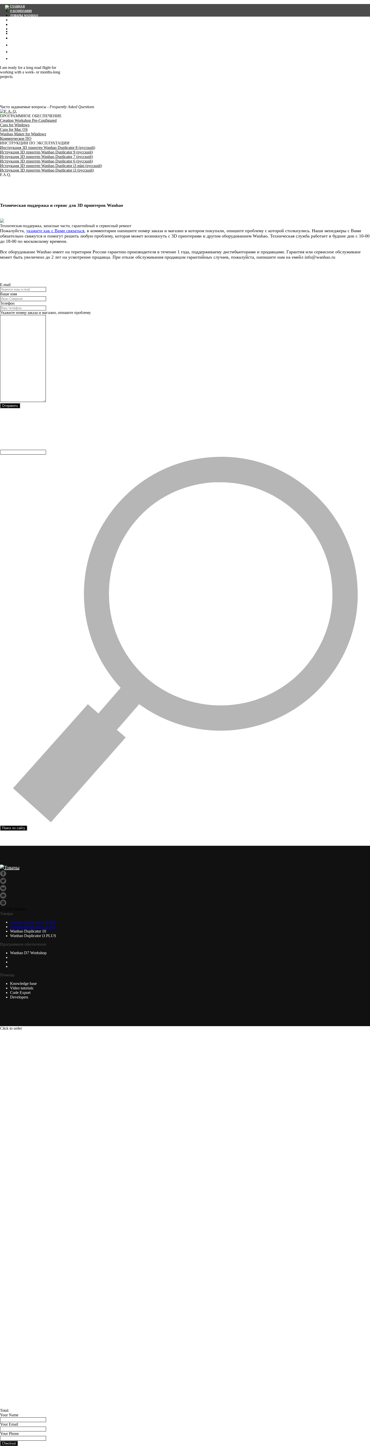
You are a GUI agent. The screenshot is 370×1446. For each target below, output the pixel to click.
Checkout (9, 1443)
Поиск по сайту (13, 828)
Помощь (20, 58)
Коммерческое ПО (15, 138)
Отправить (10, 406)
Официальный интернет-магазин (39, 24)
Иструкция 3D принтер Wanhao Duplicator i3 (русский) (47, 170)
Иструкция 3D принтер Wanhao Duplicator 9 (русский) (46, 152)
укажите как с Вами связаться (55, 230)
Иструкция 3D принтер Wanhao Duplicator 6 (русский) (46, 161)
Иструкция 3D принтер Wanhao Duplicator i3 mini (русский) (51, 166)
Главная (17, 6)
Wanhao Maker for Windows (23, 134)
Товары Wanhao (24, 15)
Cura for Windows (14, 125)
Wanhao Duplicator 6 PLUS (32, 922)
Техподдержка (23, 20)
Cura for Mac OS (14, 129)
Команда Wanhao (32, 51)
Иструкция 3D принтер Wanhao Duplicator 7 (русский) (46, 156)
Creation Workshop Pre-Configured (28, 120)
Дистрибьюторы (31, 44)
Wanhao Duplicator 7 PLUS (32, 927)
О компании (21, 11)
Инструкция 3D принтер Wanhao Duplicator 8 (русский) (47, 147)
